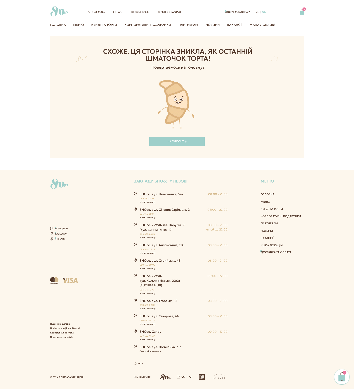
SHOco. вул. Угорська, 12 (158, 301)
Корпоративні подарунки (147, 25)
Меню (78, 25)
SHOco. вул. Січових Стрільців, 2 (165, 210)
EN (257, 11)
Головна (58, 25)
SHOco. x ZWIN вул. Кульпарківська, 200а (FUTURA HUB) (160, 280)
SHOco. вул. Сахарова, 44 (159, 316)
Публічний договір (60, 323)
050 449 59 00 (147, 264)
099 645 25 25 (147, 249)
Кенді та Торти (104, 25)
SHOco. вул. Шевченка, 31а (160, 347)
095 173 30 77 (147, 289)
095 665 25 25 (147, 234)
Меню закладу (147, 202)
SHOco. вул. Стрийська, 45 (160, 261)
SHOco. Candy (150, 332)
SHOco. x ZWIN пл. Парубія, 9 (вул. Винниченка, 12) (162, 227)
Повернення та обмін (61, 337)
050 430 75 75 (147, 320)
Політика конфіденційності (65, 328)
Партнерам (188, 25)
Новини (213, 25)
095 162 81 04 (147, 213)
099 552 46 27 (147, 335)
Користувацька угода (62, 332)
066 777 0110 (147, 198)
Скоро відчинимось (150, 351)
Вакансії (234, 25)
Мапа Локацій (262, 25)
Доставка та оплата (237, 12)
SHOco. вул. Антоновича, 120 (162, 245)
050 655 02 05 (147, 305)
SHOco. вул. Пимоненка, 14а (161, 194)
